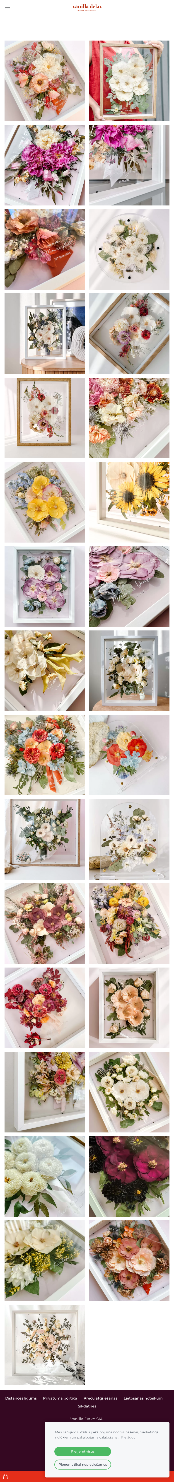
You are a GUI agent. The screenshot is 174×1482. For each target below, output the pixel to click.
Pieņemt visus (82, 1451)
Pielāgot (128, 1437)
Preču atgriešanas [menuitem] (100, 1398)
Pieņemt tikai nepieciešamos (83, 1465)
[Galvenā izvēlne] (7, 7)
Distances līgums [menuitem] (21, 1398)
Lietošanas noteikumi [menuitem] (144, 1398)
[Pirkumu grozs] (5, 1476)
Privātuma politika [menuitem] (60, 1398)
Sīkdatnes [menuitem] (87, 1406)
